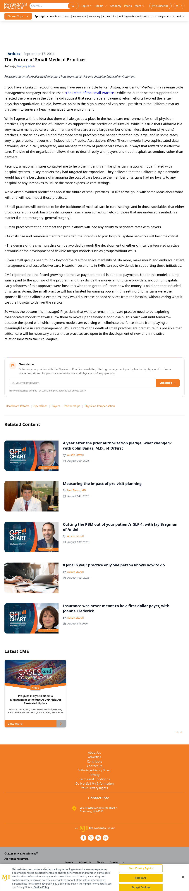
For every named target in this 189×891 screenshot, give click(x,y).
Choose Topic (15, 16)
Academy (115, 6)
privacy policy (79, 390)
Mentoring (94, 16)
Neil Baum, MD (76, 490)
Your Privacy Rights (94, 788)
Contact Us (94, 766)
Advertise (94, 757)
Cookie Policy (41, 887)
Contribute (94, 761)
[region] (94, 877)
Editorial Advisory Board (94, 770)
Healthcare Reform (17, 406)
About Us (94, 753)
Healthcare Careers (60, 16)
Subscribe (166, 382)
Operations (40, 406)
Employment (79, 16)
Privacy (94, 775)
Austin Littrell (75, 455)
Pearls (128, 6)
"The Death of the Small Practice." (90, 93)
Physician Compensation (100, 406)
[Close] (183, 877)
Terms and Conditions (94, 779)
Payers (56, 406)
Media (99, 6)
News (100, 862)
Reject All (141, 877)
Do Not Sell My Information (94, 784)
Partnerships (109, 16)
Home (69, 862)
